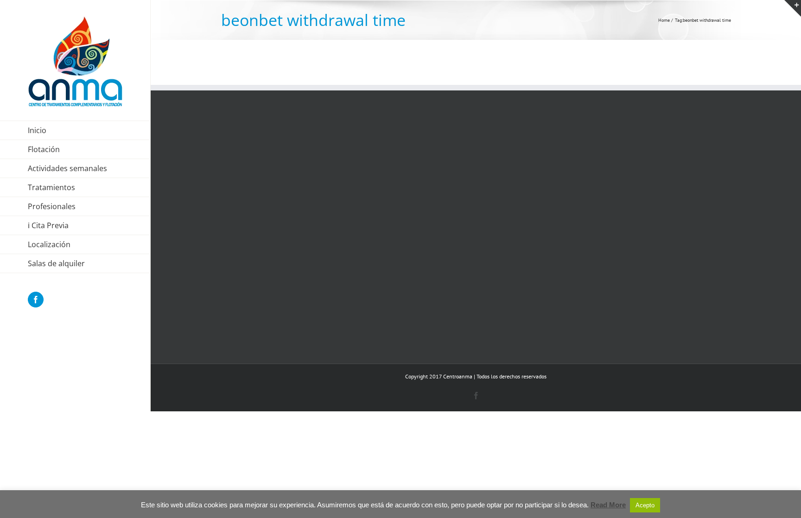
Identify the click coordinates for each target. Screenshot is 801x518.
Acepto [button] (645, 505)
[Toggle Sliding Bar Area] (792, 8)
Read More (608, 505)
